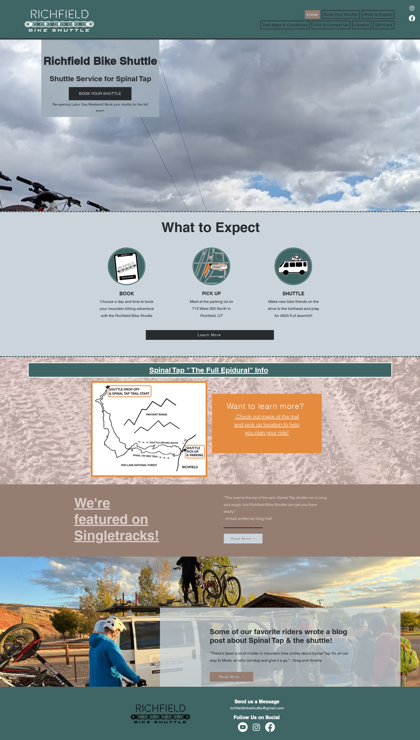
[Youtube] (243, 727)
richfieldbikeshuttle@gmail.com (257, 708)
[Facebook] (412, 18)
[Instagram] (412, 8)
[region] (267, 423)
